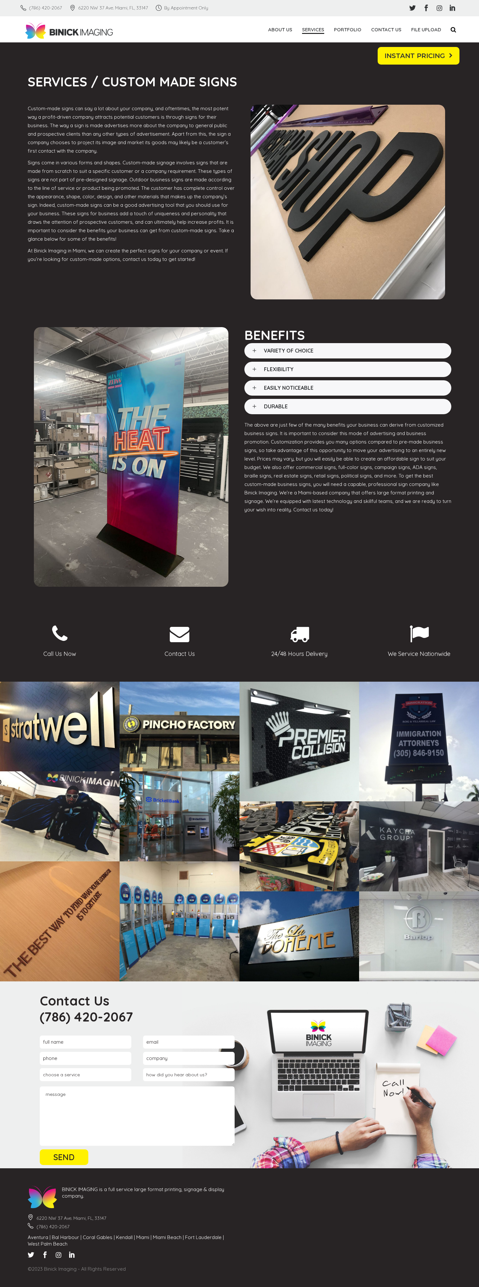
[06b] (299, 936)
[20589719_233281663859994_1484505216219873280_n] (60, 727)
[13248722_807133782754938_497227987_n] (299, 742)
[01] (60, 816)
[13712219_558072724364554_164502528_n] (419, 742)
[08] (180, 921)
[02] (180, 816)
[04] (419, 846)
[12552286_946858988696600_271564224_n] (180, 727)
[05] (60, 921)
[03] (299, 846)
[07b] (419, 936)
